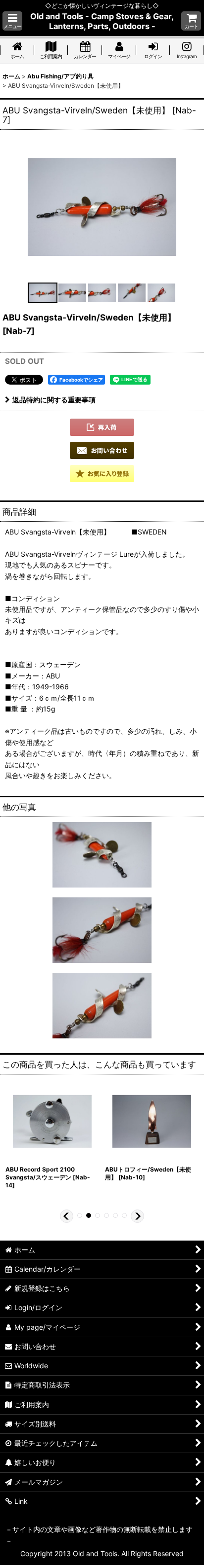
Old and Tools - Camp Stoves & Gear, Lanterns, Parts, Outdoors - (102, 21)
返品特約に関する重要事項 (54, 399)
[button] (12, 21)
